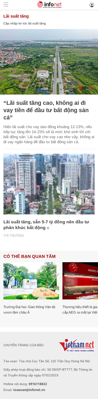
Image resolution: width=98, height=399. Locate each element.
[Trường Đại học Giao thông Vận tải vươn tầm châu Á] (31, 280)
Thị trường (13, 235)
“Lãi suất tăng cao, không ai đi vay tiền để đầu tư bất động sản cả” (46, 110)
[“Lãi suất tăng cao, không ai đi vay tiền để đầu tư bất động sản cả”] (49, 62)
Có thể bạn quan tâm (29, 256)
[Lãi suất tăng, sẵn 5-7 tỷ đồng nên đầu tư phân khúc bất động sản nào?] (49, 184)
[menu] (5, 5)
